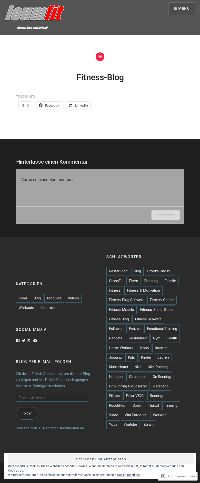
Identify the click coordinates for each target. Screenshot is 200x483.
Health (172, 338)
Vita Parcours (136, 415)
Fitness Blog (119, 319)
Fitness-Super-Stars (156, 309)
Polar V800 (135, 396)
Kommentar (166, 215)
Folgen (26, 413)
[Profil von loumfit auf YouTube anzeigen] (35, 341)
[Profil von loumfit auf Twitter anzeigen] (24, 341)
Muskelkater (118, 367)
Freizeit (135, 328)
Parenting (161, 386)
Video (113, 415)
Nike (138, 367)
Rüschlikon (117, 405)
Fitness (115, 290)
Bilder (23, 298)
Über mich (48, 308)
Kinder (146, 357)
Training (171, 405)
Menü (184, 8)
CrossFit (116, 281)
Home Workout (121, 348)
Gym (156, 338)
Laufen (163, 357)
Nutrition (116, 377)
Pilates (114, 396)
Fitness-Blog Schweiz (126, 300)
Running (156, 396)
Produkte (54, 298)
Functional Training (162, 328)
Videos (73, 298)
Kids (131, 357)
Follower (116, 328)
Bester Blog (118, 271)
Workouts (26, 308)
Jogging (115, 357)
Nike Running (158, 367)
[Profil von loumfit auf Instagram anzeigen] (29, 341)
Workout (160, 415)
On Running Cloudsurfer (128, 386)
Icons (144, 348)
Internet (161, 348)
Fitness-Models (121, 309)
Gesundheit (138, 338)
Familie (170, 281)
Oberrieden (137, 377)
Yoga (113, 424)
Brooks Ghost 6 (159, 271)
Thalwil (153, 405)
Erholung (151, 281)
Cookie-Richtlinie (128, 475)
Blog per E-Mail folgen (43, 361)
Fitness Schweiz (148, 319)
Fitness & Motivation (143, 290)
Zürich (148, 424)
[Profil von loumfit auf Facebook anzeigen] (18, 341)
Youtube (130, 424)
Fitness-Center (162, 300)
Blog (137, 271)
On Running (162, 377)
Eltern (133, 281)
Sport (137, 405)
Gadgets (115, 338)
